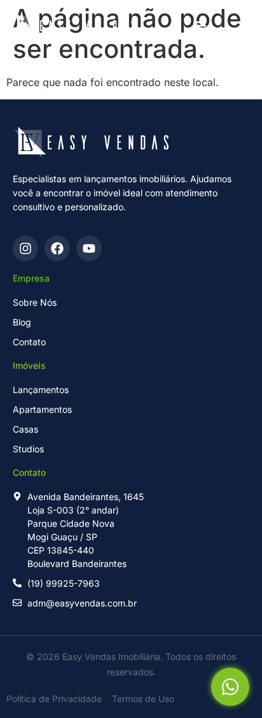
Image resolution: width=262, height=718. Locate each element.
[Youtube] (89, 248)
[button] (199, 25)
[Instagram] (25, 248)
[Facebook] (57, 248)
